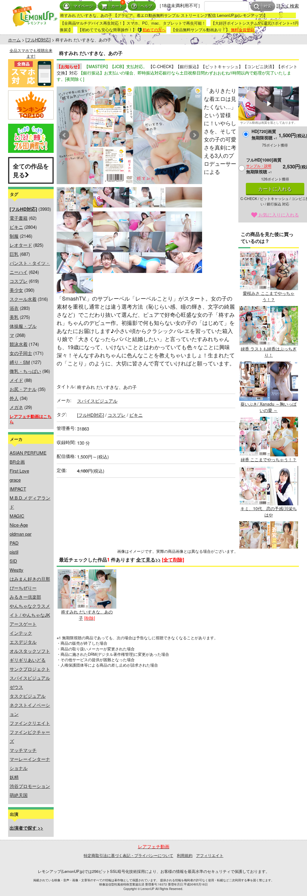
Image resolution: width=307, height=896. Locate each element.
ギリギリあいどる (28, 660)
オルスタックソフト (30, 651)
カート (117, 6)
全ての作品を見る (31, 170)
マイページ (83, 6)
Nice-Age (19, 525)
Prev (64, 135)
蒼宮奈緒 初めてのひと (268, 564)
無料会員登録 (242, 29)
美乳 (14, 317)
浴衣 (14, 308)
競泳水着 (19, 344)
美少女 (16, 290)
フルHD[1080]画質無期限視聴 (264, 165)
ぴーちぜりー (23, 588)
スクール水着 (23, 299)
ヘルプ (146, 6)
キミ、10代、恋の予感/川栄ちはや (268, 511)
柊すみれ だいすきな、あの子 (87, 615)
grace (15, 480)
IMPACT (18, 489)
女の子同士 (21, 353)
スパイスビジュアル (30, 678)
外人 (14, 398)
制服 (14, 236)
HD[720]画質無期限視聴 (264, 134)
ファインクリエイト (30, 723)
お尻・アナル (23, 389)
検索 (268, 6)
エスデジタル (23, 642)
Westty (16, 570)
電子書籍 (19, 218)
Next (194, 135)
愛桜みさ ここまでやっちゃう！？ (268, 296)
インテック (21, 633)
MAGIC (17, 516)
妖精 (14, 777)
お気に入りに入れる (278, 214)
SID (13, 561)
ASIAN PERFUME (28, 453)
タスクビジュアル (28, 696)
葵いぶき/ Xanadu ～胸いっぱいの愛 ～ (268, 407)
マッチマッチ (23, 750)
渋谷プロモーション (30, 786)
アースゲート (23, 624)
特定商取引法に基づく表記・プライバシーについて (128, 855)
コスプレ (19, 281)
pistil (14, 552)
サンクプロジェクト (30, 669)
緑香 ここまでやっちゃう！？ (269, 459)
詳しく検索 (287, 5)
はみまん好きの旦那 (30, 579)
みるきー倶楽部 (25, 597)
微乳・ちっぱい (25, 371)
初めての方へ (154, 29)
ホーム (14, 40)
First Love (19, 471)
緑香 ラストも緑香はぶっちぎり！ (269, 352)
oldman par (20, 534)
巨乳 (14, 254)
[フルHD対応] (38, 40)
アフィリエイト (209, 855)
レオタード (21, 245)
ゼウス (16, 687)
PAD (14, 543)
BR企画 (17, 462)
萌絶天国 (19, 795)
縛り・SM (20, 362)
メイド (16, 380)
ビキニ (16, 227)
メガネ (16, 407)
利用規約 (184, 855)
